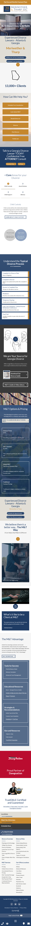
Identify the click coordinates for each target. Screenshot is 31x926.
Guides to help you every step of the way (16, 693)
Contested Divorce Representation (7, 882)
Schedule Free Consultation (14, 61)
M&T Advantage (8, 656)
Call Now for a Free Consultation (15, 57)
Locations (4, 814)
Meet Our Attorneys (8, 820)
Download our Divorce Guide (16, 375)
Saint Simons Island (21, 883)
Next (18, 64)
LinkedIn (19, 904)
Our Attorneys (7, 923)
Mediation (8, 719)
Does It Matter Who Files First (8, 858)
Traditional (6, 482)
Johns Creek (19, 877)
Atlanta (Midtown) (21, 869)
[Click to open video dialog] (15, 339)
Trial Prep (15, 719)
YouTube (15, 904)
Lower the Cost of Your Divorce (8, 850)
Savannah (18, 886)
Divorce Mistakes (6, 847)
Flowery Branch (20, 875)
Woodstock (19, 892)
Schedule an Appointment (15, 513)
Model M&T (6, 464)
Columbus (18, 873)
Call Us (2, 923)
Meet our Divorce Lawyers (14, 517)
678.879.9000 (8, 832)
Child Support (8, 194)
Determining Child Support (21, 848)
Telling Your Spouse (7, 845)
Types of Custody (20, 855)
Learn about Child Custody (15, 217)
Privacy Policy (23, 907)
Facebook (11, 904)
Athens (18, 866)
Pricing (3, 866)
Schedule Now (28, 923)
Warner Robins (20, 890)
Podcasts (12, 696)
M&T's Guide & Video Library (14, 385)
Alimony (23, 194)
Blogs (7, 696)
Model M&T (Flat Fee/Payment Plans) (7, 878)
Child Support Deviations (22, 857)
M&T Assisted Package (8, 875)
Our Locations (24, 923)
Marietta (18, 879)
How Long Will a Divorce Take (8, 854)
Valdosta (18, 888)
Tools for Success (11, 666)
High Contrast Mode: (14, 915)
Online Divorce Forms (7, 869)
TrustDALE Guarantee (11, 740)
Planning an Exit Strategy (8, 843)
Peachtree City (20, 881)
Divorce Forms (7, 430)
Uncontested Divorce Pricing (7, 871)
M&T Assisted (7, 446)
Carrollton (18, 871)
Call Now (20, 164)
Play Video (15, 606)
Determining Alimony (21, 843)
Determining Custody (21, 845)
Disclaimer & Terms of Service (11, 907)
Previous (13, 64)
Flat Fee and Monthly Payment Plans (15, 2)
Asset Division (23, 186)
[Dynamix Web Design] (15, 911)
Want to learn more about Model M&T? (14, 420)
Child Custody (8, 186)
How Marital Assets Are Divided (22, 852)
